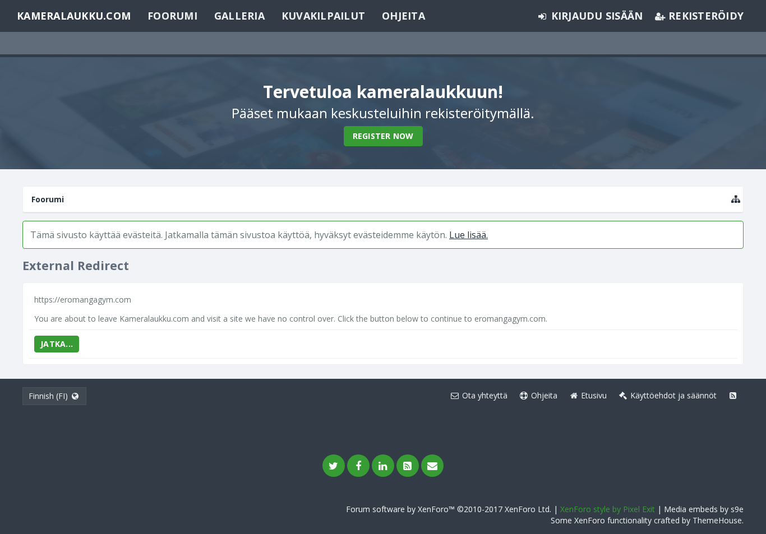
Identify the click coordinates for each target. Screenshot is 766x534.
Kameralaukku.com (74, 15)
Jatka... (56, 343)
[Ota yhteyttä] (432, 465)
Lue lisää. (468, 235)
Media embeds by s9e (704, 509)
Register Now (383, 136)
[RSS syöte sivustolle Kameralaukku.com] (733, 395)
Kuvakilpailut (323, 15)
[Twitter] (333, 465)
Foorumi (172, 15)
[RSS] (407, 465)
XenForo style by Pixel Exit (607, 509)
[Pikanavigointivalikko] (735, 199)
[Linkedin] (383, 465)
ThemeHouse (717, 520)
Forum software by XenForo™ (448, 509)
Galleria (239, 15)
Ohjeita (403, 15)
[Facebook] (358, 465)
